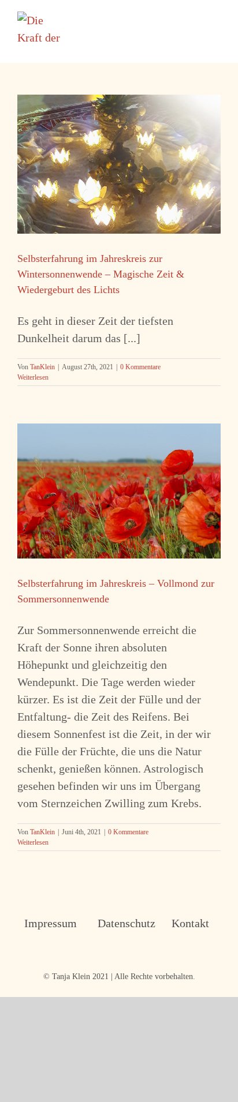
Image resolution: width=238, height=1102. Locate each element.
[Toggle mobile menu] (216, 18)
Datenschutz (119, 923)
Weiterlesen (33, 377)
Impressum (46, 923)
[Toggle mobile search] (195, 18)
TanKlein (42, 367)
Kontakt (190, 923)
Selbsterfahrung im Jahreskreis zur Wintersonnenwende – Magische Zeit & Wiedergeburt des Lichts (100, 274)
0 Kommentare (140, 367)
